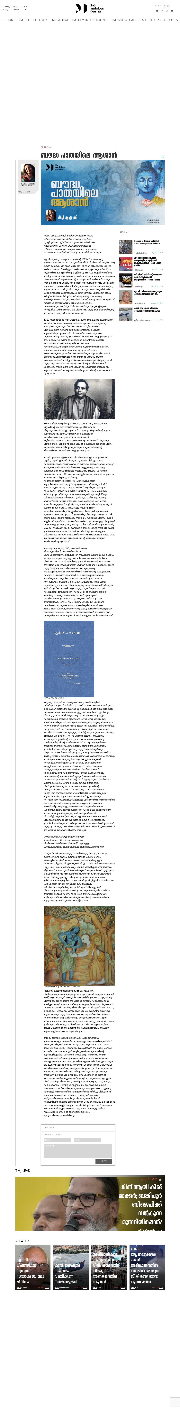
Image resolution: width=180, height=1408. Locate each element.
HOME (11, 20)
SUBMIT (104, 1161)
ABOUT (168, 20)
